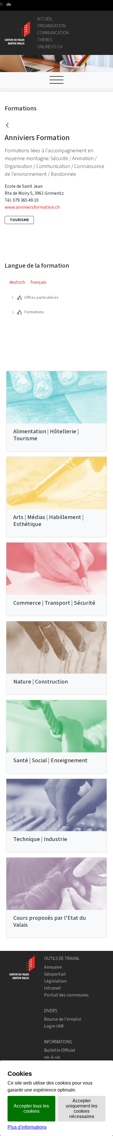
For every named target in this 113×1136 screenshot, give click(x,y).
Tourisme (19, 220)
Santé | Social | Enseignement (50, 760)
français (38, 282)
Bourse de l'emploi (62, 1019)
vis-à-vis (52, 1057)
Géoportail (55, 974)
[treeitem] (56, 297)
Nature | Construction (40, 682)
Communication (53, 33)
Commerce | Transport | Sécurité (54, 603)
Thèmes (44, 40)
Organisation (51, 26)
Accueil (44, 19)
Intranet (52, 988)
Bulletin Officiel (59, 1050)
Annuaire (53, 967)
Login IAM (54, 1026)
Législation (55, 981)
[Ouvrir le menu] (56, 79)
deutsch (17, 282)
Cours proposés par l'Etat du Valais (49, 921)
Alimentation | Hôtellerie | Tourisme (46, 434)
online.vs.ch (49, 47)
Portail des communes (66, 995)
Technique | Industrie (40, 839)
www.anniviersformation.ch (32, 207)
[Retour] (7, 126)
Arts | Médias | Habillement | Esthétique (48, 520)
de (8, 4)
